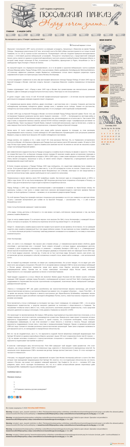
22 (110, 139)
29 (110, 142)
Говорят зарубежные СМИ (34, 39)
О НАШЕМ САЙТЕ (24, 31)
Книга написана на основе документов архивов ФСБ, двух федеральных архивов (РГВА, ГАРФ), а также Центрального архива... (117, 89)
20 (105, 139)
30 (113, 142)
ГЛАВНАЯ (10, 31)
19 (102, 139)
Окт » (108, 144)
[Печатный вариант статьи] (71, 45)
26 (102, 142)
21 (108, 139)
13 (105, 136)
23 (113, 139)
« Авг (103, 144)
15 (110, 136)
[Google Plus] (20, 397)
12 (102, 136)
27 (105, 142)
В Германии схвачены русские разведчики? (31, 389)
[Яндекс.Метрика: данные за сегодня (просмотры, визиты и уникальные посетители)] (117, 444)
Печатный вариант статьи (81, 45)
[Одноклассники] (14, 397)
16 (113, 136)
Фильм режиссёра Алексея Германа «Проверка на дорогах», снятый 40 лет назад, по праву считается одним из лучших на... (116, 59)
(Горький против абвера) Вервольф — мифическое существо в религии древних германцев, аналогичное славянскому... (117, 101)
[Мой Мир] (17, 397)
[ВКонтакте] (9, 397)
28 (108, 142)
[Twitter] (12, 397)
